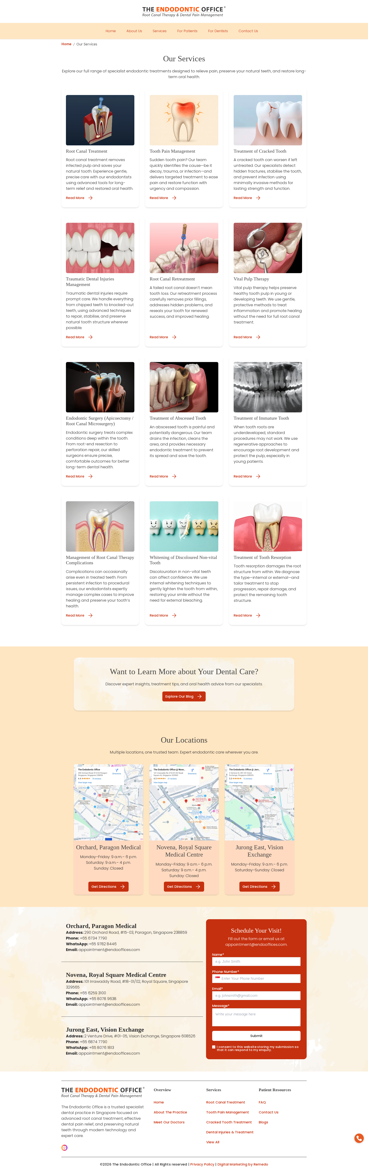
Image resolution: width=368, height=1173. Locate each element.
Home (66, 44)
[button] (64, 1148)
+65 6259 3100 (93, 993)
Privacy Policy (202, 1164)
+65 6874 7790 (93, 1041)
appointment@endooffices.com (109, 949)
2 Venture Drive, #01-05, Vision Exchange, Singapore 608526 (139, 1036)
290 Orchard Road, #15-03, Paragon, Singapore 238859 (135, 932)
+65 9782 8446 (103, 944)
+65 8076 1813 (101, 1047)
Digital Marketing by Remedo (243, 1164)
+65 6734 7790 (93, 938)
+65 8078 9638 (102, 998)
